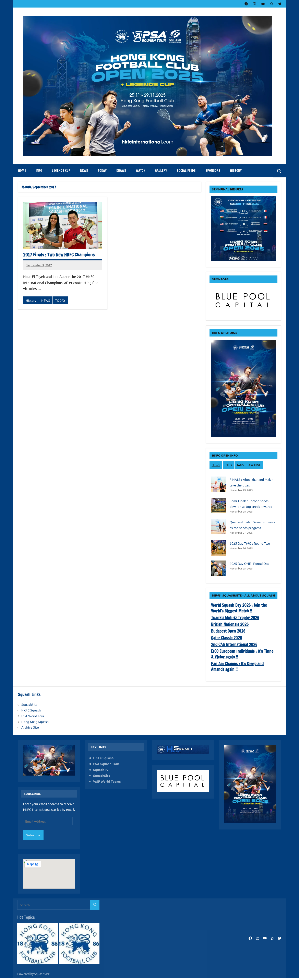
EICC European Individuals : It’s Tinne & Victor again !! (242, 654)
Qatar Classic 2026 (226, 638)
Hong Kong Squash (35, 721)
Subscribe (33, 835)
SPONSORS (212, 170)
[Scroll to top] (291, 970)
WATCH (140, 170)
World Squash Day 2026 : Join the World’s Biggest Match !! (239, 608)
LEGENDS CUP (61, 170)
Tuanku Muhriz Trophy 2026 (235, 618)
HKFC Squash (31, 710)
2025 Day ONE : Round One (250, 563)
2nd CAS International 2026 (234, 644)
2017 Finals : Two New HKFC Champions (59, 254)
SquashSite (29, 704)
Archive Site (30, 727)
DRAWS (121, 170)
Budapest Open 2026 (228, 631)
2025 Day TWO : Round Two (250, 543)
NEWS (84, 170)
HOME (22, 170)
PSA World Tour (32, 716)
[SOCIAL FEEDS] (79, 944)
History (31, 300)
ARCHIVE (254, 465)
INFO (39, 170)
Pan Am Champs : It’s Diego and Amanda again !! (237, 666)
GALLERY (161, 170)
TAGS (240, 465)
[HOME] (37, 944)
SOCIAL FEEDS (186, 170)
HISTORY (236, 170)
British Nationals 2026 (230, 624)
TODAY (102, 170)
